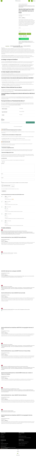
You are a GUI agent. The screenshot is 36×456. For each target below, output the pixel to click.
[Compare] (2, 236)
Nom (2, 173)
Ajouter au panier (22, 33)
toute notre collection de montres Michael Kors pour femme (23, 90)
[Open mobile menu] (1, 1)
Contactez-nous (21, 439)
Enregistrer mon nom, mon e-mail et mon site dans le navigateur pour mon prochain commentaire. (14, 182)
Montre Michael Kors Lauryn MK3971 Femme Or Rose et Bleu (15, 351)
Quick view (2, 250)
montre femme (30, 42)
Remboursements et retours (22, 436)
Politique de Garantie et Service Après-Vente (25, 437)
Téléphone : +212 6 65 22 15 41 (23, 443)
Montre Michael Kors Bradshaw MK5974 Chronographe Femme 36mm (16, 415)
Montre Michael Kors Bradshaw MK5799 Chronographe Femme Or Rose (17, 328)
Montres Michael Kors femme (26, 41)
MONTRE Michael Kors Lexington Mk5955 (11, 271)
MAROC (20, 42)
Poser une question (30, 122)
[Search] (29, 1)
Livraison (20, 434)
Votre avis (2, 163)
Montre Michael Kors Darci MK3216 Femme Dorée (13, 293)
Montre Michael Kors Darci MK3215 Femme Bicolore (13, 237)
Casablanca (2, 434)
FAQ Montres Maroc (3, 446)
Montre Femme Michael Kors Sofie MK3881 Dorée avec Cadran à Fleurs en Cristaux (16, 373)
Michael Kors (23, 42)
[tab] (7, 46)
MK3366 (26, 42)
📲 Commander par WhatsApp (24, 38)
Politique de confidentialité (4, 443)
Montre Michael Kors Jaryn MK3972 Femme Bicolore (14, 395)
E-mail (2, 177)
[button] (2, 248)
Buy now (28, 33)
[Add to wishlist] (2, 246)
